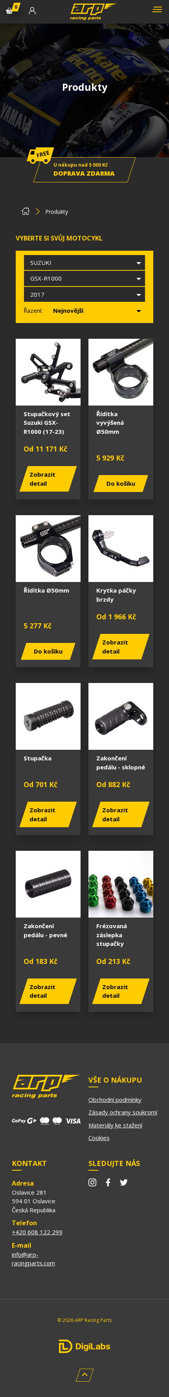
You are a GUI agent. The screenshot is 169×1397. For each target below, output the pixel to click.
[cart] (9, 12)
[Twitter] (124, 1184)
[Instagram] (92, 1184)
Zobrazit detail (42, 478)
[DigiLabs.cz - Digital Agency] (84, 1346)
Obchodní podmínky (114, 1099)
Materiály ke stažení (115, 1125)
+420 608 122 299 (37, 1232)
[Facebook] (108, 1184)
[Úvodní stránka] (25, 213)
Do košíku (121, 483)
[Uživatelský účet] (32, 12)
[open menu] (156, 12)
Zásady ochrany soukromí (122, 1112)
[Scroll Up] (85, 1375)
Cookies (99, 1138)
